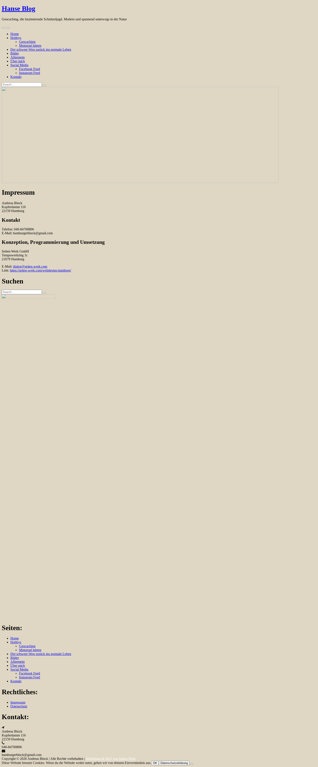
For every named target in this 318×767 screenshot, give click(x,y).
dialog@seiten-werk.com (30, 266)
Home (14, 34)
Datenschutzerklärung (174, 763)
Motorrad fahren (30, 45)
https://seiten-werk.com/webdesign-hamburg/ (40, 270)
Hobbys (15, 38)
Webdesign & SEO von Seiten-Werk (111, 759)
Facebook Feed (29, 69)
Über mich (17, 61)
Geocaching (27, 42)
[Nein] (191, 764)
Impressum (17, 702)
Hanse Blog (18, 8)
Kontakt (15, 77)
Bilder (14, 53)
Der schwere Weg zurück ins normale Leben (40, 49)
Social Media (19, 65)
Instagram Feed (29, 73)
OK (155, 763)
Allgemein (17, 57)
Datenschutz (18, 706)
